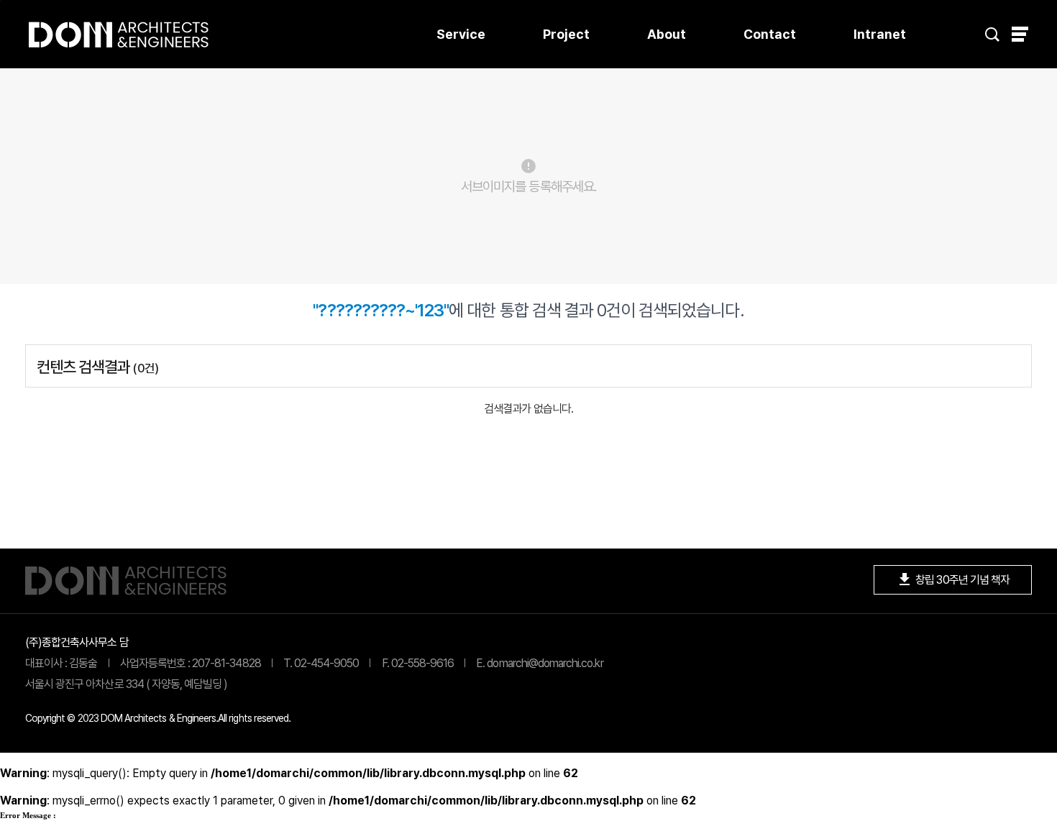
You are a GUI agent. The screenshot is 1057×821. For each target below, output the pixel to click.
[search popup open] (992, 34)
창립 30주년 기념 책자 (953, 579)
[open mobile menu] (1020, 34)
